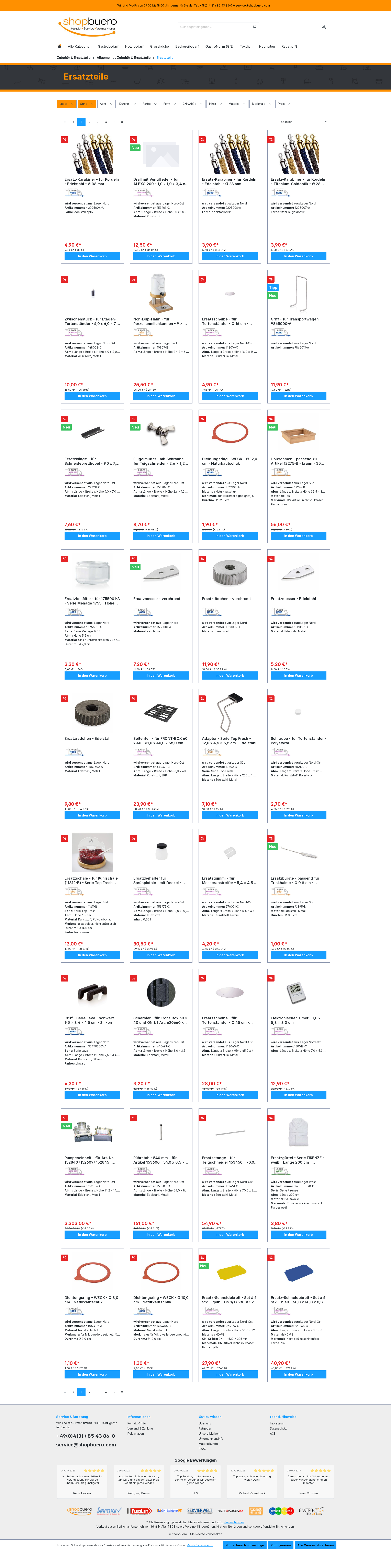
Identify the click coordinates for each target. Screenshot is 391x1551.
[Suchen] (254, 27)
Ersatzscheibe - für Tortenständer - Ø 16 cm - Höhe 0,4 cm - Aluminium (225, 321)
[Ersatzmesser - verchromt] (161, 573)
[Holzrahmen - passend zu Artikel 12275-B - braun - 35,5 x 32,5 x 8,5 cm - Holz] (299, 433)
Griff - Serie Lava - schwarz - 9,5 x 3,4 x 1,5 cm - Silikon (91, 1020)
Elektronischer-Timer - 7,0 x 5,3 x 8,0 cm (296, 1020)
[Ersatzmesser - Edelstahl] (299, 573)
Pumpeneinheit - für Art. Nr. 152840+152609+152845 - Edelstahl (89, 1160)
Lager (64, 103)
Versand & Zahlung (140, 1428)
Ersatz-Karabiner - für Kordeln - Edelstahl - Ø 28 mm (229, 181)
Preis (282, 103)
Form (167, 103)
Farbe (147, 103)
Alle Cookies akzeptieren (316, 1545)
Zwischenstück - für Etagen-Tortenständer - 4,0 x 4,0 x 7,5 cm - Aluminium (92, 321)
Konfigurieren (281, 1545)
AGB (273, 1433)
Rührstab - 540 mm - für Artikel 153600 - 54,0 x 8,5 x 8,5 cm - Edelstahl (159, 1160)
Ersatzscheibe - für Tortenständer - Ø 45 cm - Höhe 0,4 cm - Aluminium (225, 1020)
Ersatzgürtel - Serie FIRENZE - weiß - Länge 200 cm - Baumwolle (297, 1160)
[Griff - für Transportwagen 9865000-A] (299, 293)
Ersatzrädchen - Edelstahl (88, 738)
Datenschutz (278, 1428)
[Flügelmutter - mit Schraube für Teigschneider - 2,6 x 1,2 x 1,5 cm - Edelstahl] (161, 433)
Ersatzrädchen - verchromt (226, 599)
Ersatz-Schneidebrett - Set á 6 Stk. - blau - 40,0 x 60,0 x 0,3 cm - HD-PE (298, 1299)
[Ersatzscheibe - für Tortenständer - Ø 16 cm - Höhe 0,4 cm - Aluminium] (230, 293)
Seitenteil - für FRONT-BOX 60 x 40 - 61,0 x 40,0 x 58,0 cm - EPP (160, 740)
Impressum (277, 1423)
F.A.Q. (202, 1448)
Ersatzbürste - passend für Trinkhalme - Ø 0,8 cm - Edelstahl (295, 880)
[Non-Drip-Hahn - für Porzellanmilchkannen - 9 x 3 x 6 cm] (161, 293)
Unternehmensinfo (211, 1438)
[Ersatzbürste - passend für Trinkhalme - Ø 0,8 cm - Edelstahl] (299, 852)
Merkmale (259, 103)
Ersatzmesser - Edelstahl (293, 599)
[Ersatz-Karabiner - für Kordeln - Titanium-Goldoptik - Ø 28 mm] (299, 153)
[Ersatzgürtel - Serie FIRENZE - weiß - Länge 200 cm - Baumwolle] (299, 1132)
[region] (195, 5)
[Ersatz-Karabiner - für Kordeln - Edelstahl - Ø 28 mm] (230, 153)
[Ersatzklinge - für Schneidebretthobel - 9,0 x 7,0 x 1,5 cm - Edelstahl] (92, 433)
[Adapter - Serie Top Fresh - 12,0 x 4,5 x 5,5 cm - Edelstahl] (230, 713)
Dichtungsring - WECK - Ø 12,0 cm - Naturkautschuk (229, 461)
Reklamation (135, 1433)
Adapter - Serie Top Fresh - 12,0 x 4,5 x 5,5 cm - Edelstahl (229, 740)
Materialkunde (208, 1443)
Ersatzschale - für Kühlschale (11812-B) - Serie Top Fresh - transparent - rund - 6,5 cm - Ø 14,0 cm (92, 880)
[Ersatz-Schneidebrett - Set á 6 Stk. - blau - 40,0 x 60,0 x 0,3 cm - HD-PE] (299, 1272)
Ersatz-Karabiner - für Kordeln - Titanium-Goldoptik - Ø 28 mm (298, 181)
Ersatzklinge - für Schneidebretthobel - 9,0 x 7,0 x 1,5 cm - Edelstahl (91, 461)
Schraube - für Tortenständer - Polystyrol (298, 740)
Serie (84, 103)
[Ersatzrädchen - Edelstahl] (92, 713)
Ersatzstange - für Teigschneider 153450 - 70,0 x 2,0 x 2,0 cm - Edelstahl (229, 1160)
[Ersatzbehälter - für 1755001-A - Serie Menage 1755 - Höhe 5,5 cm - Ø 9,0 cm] (92, 573)
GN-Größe (190, 103)
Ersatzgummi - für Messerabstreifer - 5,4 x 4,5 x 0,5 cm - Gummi (229, 880)
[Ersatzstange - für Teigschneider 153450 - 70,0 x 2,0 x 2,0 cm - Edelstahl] (230, 1132)
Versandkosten (234, 1522)
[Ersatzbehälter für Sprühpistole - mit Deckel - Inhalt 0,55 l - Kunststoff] (161, 852)
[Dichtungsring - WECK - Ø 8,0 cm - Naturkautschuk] (92, 1272)
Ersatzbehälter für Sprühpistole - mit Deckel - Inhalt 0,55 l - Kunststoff (157, 880)
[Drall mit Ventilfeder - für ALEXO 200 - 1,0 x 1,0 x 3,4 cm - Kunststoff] (161, 153)
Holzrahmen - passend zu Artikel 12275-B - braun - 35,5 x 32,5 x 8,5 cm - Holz (297, 461)
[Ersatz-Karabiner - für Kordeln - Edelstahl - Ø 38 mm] (92, 153)
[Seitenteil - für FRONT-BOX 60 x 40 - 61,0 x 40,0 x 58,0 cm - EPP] (161, 713)
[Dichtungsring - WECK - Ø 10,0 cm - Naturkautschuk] (161, 1272)
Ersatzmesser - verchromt (156, 599)
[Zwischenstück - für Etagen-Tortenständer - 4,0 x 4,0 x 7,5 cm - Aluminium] (92, 293)
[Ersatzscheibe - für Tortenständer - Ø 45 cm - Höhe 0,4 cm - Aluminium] (230, 992)
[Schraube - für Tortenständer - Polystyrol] (299, 713)
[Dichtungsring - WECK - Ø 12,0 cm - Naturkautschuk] (230, 433)
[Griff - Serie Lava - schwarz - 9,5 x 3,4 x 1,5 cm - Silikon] (92, 992)
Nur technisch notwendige (244, 1545)
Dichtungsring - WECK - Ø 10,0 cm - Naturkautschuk (161, 1299)
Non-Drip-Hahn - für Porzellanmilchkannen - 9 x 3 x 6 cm (159, 321)
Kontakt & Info (136, 1423)
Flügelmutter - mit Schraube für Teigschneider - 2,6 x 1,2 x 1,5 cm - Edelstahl (160, 461)
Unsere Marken (209, 1433)
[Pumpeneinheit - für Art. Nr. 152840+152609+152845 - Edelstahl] (92, 1132)
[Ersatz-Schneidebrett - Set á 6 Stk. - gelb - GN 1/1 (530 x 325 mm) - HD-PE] (230, 1272)
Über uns (205, 1423)
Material (234, 103)
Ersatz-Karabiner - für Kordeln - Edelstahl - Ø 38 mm (92, 181)
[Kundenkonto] (324, 27)
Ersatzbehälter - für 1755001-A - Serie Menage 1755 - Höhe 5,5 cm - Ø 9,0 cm (92, 601)
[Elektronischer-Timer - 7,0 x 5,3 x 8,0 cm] (299, 992)
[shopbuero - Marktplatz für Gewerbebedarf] (87, 25)
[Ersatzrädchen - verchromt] (230, 573)
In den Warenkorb (92, 256)
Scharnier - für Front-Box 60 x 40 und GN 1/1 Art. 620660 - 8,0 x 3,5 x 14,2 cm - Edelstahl (160, 1020)
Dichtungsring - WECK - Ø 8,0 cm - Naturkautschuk (91, 1299)
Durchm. (125, 103)
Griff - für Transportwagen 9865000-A (295, 321)
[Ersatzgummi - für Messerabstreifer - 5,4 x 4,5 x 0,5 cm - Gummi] (230, 852)
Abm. (103, 103)
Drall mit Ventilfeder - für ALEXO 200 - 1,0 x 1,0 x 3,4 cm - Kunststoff (160, 181)
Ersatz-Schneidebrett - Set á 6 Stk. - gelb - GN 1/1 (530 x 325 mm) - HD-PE (229, 1299)
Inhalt (213, 103)
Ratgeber (205, 1428)
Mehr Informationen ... (200, 1545)
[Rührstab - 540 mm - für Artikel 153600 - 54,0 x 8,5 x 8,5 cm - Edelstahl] (161, 1132)
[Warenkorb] (331, 25)
